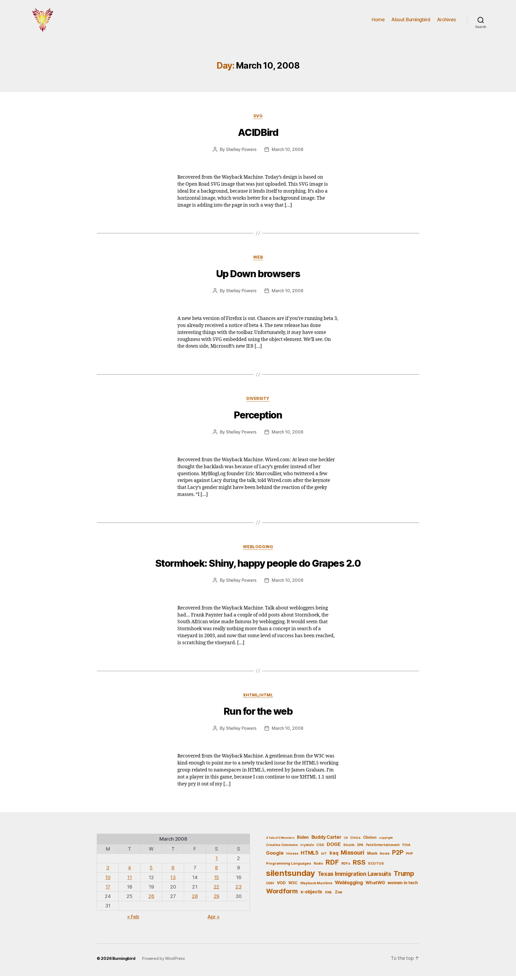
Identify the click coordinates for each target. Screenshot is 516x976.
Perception (258, 415)
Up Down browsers (258, 274)
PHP (409, 853)
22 (216, 887)
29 (216, 896)
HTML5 (309, 853)
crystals (307, 845)
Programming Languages (288, 863)
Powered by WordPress (163, 958)
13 (172, 877)
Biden (303, 837)
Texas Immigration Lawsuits (354, 874)
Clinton (370, 837)
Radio (318, 863)
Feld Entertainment (383, 845)
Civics (355, 838)
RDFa (345, 863)
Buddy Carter (326, 837)
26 (151, 896)
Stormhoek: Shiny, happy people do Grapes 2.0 (258, 563)
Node (384, 853)
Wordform (282, 891)
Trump (404, 873)
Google (275, 853)
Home (378, 19)
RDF (332, 862)
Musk (372, 853)
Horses (292, 853)
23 (238, 887)
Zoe (338, 892)
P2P (397, 852)
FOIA (406, 845)
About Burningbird (410, 19)
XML (328, 892)
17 (107, 887)
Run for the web (258, 711)
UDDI (270, 883)
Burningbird (123, 958)
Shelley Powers (241, 149)
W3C (293, 882)
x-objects (311, 891)
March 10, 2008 (287, 149)
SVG (258, 116)
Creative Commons (282, 845)
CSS (320, 845)
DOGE (334, 844)
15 (216, 877)
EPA (360, 845)
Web (258, 257)
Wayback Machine (316, 883)
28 (195, 896)
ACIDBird (258, 132)
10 (107, 877)
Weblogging (258, 546)
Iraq (333, 853)
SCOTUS (376, 863)
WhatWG (375, 882)
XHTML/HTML (258, 695)
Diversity (258, 398)
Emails (348, 845)
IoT (324, 853)
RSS (359, 862)
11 (129, 877)
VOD (281, 882)
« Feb (133, 916)
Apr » (213, 916)
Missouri (352, 852)
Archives (446, 19)
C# (345, 838)
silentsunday (290, 873)
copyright (386, 838)
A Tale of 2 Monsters (280, 838)
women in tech (403, 882)
